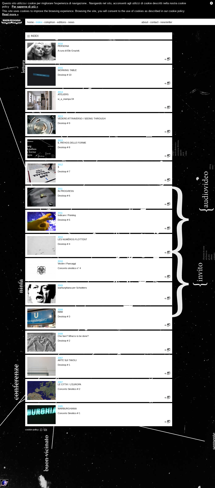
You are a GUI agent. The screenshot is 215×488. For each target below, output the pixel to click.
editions (61, 22)
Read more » (10, 14)
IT (41, 429)
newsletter (166, 22)
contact (154, 22)
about (145, 22)
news (71, 22)
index (39, 22)
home (30, 22)
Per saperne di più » (25, 6)
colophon (49, 22)
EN (45, 429)
